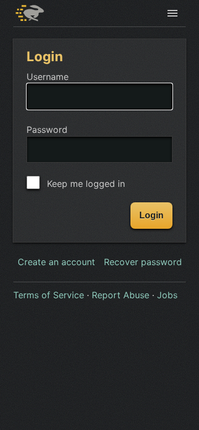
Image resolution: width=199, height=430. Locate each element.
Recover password (143, 261)
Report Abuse (120, 294)
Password (47, 129)
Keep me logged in (84, 183)
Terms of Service (48, 294)
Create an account (56, 261)
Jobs (167, 294)
